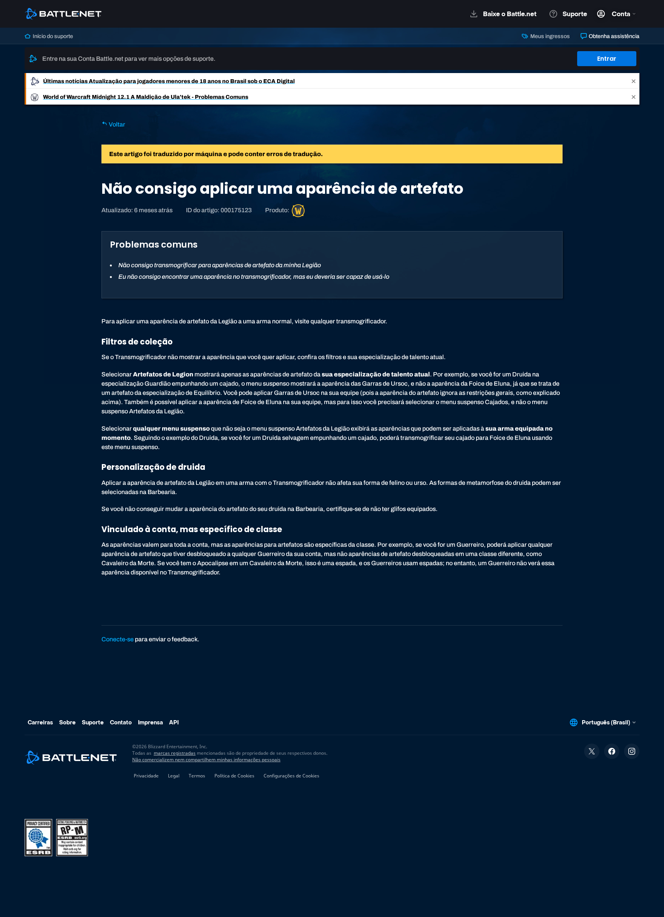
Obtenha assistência (613, 36)
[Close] (633, 81)
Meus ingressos (549, 36)
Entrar (606, 58)
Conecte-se (117, 639)
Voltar (116, 124)
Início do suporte (52, 36)
